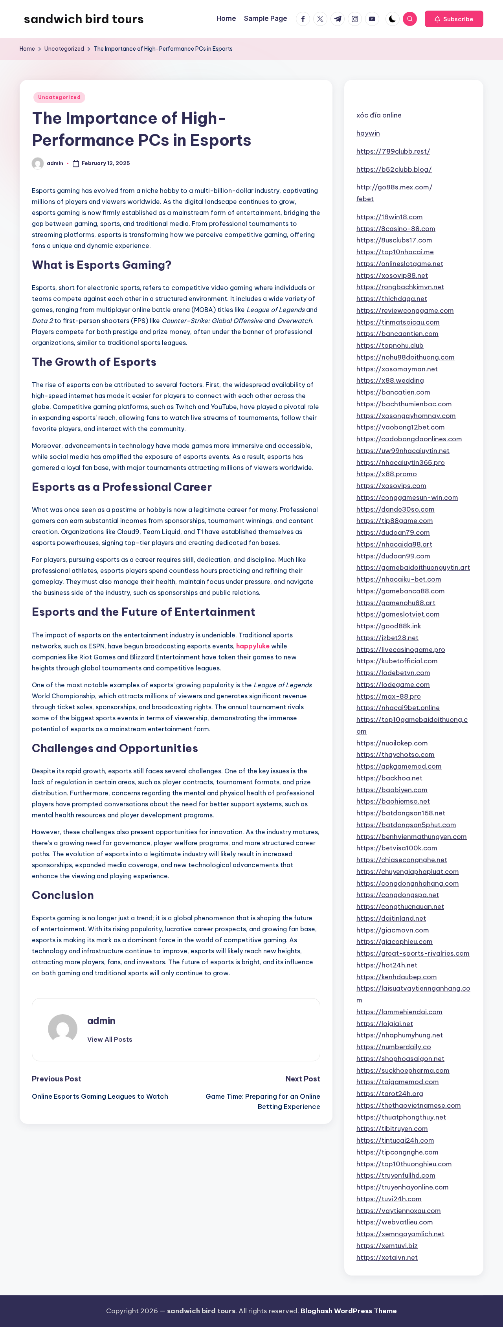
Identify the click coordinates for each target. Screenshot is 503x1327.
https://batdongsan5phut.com (406, 824)
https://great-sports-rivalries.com (413, 953)
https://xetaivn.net (387, 1257)
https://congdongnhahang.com (407, 883)
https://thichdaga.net (391, 298)
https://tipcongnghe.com (397, 1152)
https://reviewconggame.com (405, 310)
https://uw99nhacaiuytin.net (403, 450)
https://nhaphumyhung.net (399, 1035)
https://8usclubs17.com (394, 240)
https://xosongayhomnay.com (406, 415)
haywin (368, 133)
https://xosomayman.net (397, 369)
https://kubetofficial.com (397, 661)
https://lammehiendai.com (399, 1012)
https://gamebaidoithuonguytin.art (413, 567)
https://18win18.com (389, 217)
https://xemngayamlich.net (400, 1234)
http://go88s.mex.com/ (394, 187)
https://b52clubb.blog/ (394, 169)
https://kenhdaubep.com (396, 977)
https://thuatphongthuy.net (401, 1117)
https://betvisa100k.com (396, 848)
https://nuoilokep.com (392, 743)
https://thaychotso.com (395, 754)
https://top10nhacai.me (395, 252)
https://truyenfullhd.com (395, 1175)
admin (101, 1020)
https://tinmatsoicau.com (398, 322)
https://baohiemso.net (393, 801)
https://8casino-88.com (395, 228)
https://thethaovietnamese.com (408, 1105)
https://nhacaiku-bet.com (398, 579)
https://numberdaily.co (393, 1047)
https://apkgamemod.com (399, 766)
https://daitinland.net (391, 918)
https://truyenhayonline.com (402, 1187)
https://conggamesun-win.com (407, 497)
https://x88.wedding (390, 380)
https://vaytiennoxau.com (398, 1210)
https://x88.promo (386, 474)
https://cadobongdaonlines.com (409, 439)
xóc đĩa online (379, 115)
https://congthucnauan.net (400, 906)
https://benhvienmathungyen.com (411, 836)
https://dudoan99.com (393, 556)
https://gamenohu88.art (395, 602)
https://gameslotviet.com (398, 614)
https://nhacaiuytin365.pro (400, 462)
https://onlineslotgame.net (399, 263)
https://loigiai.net (384, 1023)
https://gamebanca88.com (400, 591)
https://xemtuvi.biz (387, 1245)
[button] (454, 19)
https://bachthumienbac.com (404, 404)
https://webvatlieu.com (394, 1222)
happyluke (253, 646)
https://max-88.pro (388, 696)
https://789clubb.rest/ (393, 151)
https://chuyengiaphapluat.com (407, 871)
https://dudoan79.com (393, 532)
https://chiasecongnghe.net (401, 859)
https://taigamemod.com (397, 1081)
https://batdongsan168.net (400, 813)
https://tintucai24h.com (395, 1140)
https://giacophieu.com (394, 941)
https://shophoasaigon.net (400, 1058)
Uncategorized (59, 97)
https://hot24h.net (386, 965)
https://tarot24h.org (389, 1093)
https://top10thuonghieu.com (404, 1164)
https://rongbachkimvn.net (400, 287)
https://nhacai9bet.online (398, 707)
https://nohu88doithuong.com (405, 357)
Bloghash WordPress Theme (349, 1311)
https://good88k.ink (388, 626)
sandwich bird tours (84, 18)
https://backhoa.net (389, 778)
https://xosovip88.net (392, 275)
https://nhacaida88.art (394, 544)
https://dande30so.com (395, 509)
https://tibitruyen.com (392, 1128)
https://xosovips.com (391, 485)
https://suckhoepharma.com (403, 1070)
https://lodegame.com (393, 684)
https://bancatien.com (393, 392)
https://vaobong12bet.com (400, 427)
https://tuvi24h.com (389, 1199)
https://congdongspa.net (397, 894)
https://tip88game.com (394, 520)
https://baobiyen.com (392, 790)
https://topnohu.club (390, 345)
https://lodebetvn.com (393, 672)
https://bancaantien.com (397, 333)
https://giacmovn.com (392, 930)
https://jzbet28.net (387, 637)
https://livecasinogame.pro (400, 649)
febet (365, 199)
